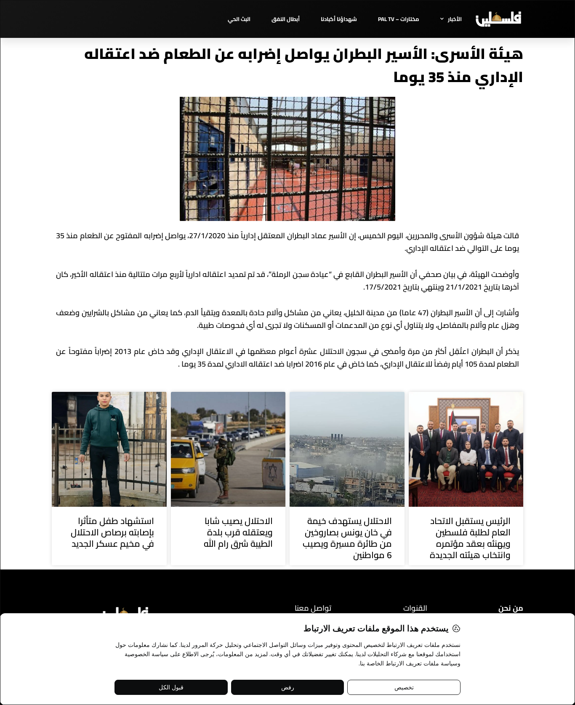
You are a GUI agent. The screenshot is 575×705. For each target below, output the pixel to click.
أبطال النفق (286, 19)
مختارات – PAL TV (398, 19)
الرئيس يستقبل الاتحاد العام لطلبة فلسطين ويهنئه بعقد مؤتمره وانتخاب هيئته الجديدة (470, 538)
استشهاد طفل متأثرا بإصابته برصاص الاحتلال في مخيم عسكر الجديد (112, 532)
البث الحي (239, 19)
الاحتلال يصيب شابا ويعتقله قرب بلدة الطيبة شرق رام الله (238, 532)
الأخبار (455, 19)
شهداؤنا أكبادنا (339, 19)
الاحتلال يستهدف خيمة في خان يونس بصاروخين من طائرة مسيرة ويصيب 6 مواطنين (347, 538)
